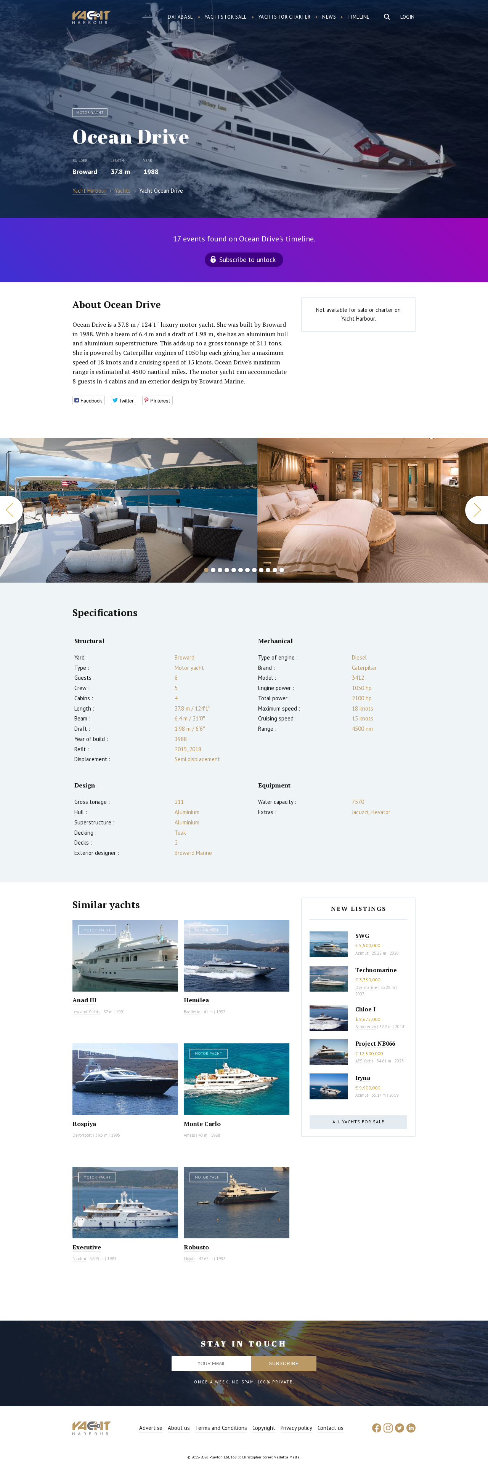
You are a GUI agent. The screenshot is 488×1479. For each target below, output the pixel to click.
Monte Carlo (202, 1124)
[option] (129, 510)
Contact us (331, 1427)
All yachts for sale (358, 1121)
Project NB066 (375, 1043)
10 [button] (268, 570)
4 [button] (227, 570)
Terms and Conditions (221, 1427)
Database (180, 17)
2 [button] (213, 570)
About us (179, 1427)
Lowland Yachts (86, 1011)
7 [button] (247, 570)
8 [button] (254, 570)
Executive (86, 1247)
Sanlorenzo (365, 1026)
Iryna (362, 1077)
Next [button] (476, 510)
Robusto (196, 1247)
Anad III (84, 1000)
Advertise (150, 1427)
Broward (84, 171)
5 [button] (233, 570)
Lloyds (189, 1258)
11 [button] (275, 570)
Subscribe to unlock (247, 259)
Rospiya (84, 1124)
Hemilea (196, 1000)
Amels (189, 1135)
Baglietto (192, 1011)
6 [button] (240, 570)
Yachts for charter (284, 17)
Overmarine (366, 987)
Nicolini (79, 1258)
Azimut (361, 953)
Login (407, 17)
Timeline (358, 17)
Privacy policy (296, 1427)
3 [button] (220, 570)
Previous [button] (11, 510)
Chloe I (365, 1009)
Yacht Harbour (91, 18)
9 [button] (261, 570)
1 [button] (206, 570)
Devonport (82, 1135)
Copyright (263, 1427)
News (329, 17)
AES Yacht (364, 1061)
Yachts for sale (226, 17)
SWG (362, 935)
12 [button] (281, 570)
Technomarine (376, 970)
